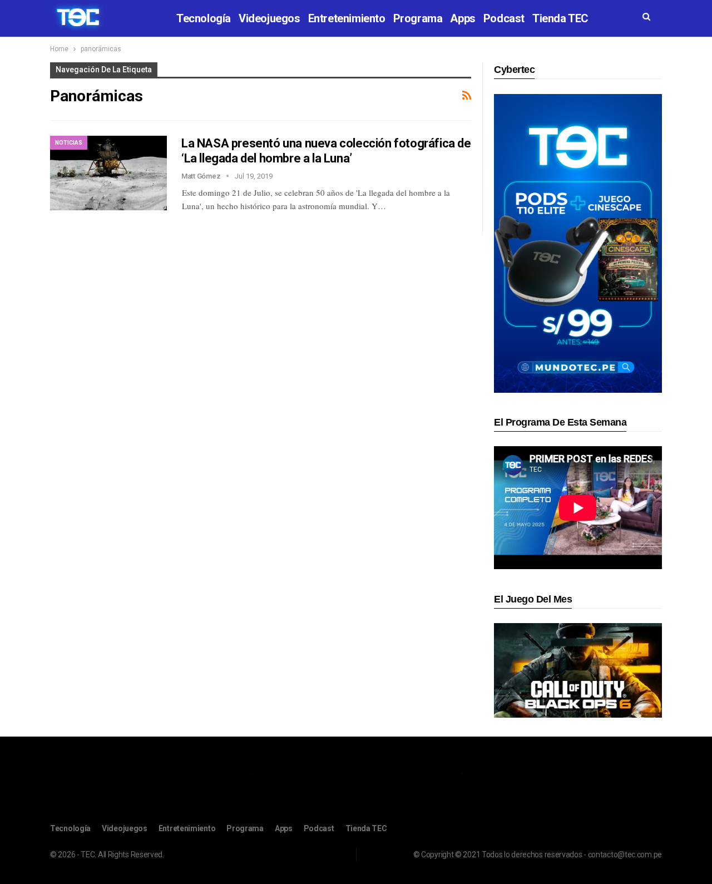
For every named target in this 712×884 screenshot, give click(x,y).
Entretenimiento (346, 18)
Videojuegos (269, 18)
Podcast (504, 18)
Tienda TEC (560, 18)
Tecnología (203, 18)
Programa (418, 18)
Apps (462, 18)
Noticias (68, 143)
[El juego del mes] (578, 670)
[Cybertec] (578, 243)
